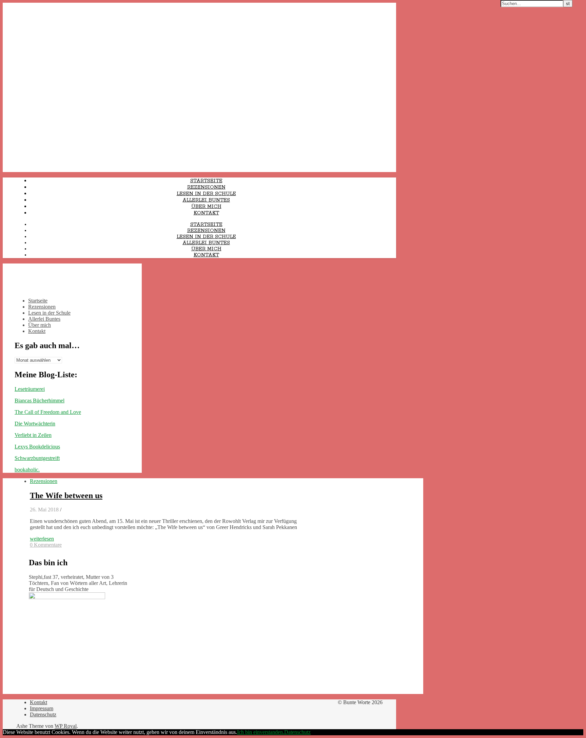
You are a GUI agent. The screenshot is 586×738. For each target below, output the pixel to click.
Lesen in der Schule (206, 194)
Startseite (206, 181)
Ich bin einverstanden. (260, 732)
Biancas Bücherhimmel (39, 400)
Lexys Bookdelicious (37, 446)
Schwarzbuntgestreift (37, 458)
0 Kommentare (46, 545)
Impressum (41, 708)
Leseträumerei (30, 389)
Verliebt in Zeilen (33, 435)
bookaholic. (27, 469)
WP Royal (66, 726)
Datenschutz (43, 714)
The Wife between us (66, 495)
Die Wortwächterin (35, 423)
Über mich (206, 207)
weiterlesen (42, 539)
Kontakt (206, 213)
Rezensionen (206, 187)
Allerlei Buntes (206, 200)
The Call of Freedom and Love (48, 412)
